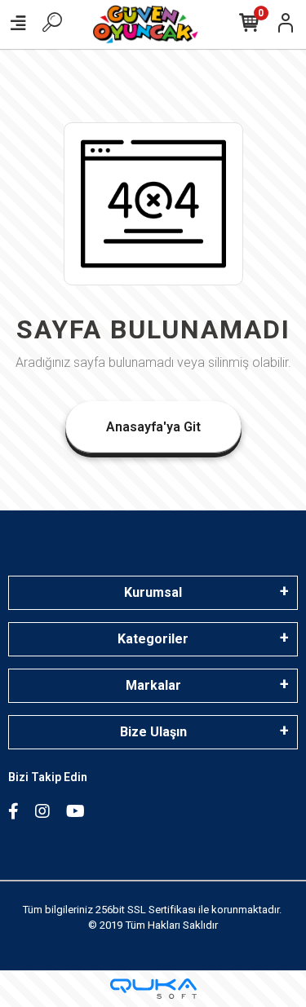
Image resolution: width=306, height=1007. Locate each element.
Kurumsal (153, 592)
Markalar (153, 685)
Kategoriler (153, 639)
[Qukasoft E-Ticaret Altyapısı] (153, 988)
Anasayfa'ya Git (153, 427)
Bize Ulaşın (153, 732)
